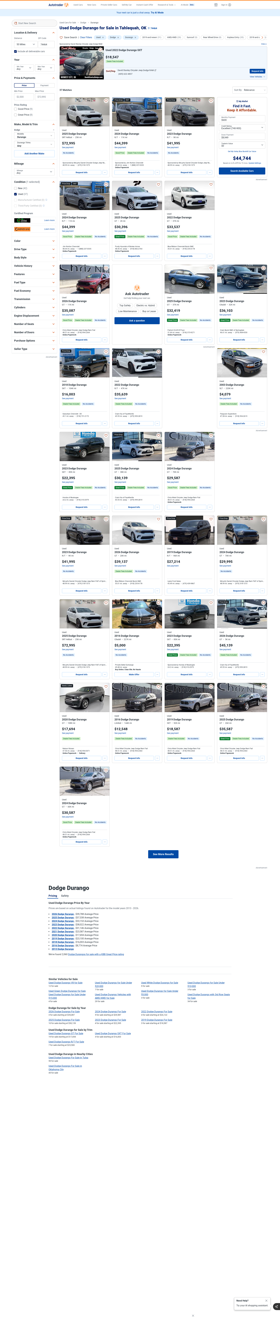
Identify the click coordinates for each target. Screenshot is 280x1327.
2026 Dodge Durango (63, 914)
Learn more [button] (49, 220)
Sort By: (238, 90)
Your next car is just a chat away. (140, 12)
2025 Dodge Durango (63, 917)
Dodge (83, 22)
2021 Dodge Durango (63, 931)
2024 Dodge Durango (63, 921)
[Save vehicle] (100, 50)
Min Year (20, 66)
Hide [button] (263, 44)
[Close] (266, 1301)
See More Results (163, 854)
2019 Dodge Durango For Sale (156, 1020)
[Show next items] (262, 37)
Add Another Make (34, 153)
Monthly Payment (228, 117)
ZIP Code (42, 38)
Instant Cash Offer (144, 5)
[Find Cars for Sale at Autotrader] (59, 5)
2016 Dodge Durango (63, 945)
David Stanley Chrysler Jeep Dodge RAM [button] (136, 70)
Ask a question (137, 320)
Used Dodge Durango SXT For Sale (113, 1033)
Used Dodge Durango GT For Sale (66, 1033)
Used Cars (78, 5)
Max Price (39, 91)
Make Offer (134, 674)
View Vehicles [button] (256, 77)
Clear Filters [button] (86, 37)
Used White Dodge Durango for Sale (159, 982)
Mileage (20, 170)
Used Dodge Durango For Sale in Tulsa (68, 1057)
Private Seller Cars (109, 5)
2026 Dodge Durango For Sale (64, 1011)
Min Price (18, 91)
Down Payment (227, 135)
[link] (68, 153)
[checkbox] (23, 109)
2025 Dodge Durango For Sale (64, 1020)
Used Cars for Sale (68, 22)
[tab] (52, 896)
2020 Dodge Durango (63, 935)
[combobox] (34, 23)
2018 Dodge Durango (63, 942)
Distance (18, 38)
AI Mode (187, 5)
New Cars (91, 5)
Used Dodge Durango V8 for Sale (65, 982)
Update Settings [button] (255, 163)
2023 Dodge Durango (63, 924)
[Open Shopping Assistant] (276, 1306)
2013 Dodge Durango (63, 949)
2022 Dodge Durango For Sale (156, 1011)
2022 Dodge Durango (63, 928)
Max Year (41, 66)
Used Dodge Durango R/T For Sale (66, 1041)
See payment (68, 147)
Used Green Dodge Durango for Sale (67, 991)
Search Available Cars (242, 171)
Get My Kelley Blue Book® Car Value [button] (242, 151)
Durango (94, 22)
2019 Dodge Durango (63, 938)
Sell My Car (127, 5)
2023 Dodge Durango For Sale (110, 1020)
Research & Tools (165, 5)
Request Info (257, 71)
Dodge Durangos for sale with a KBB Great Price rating (96, 954)
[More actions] (105, 172)
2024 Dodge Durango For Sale (110, 1011)
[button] (215, 4)
